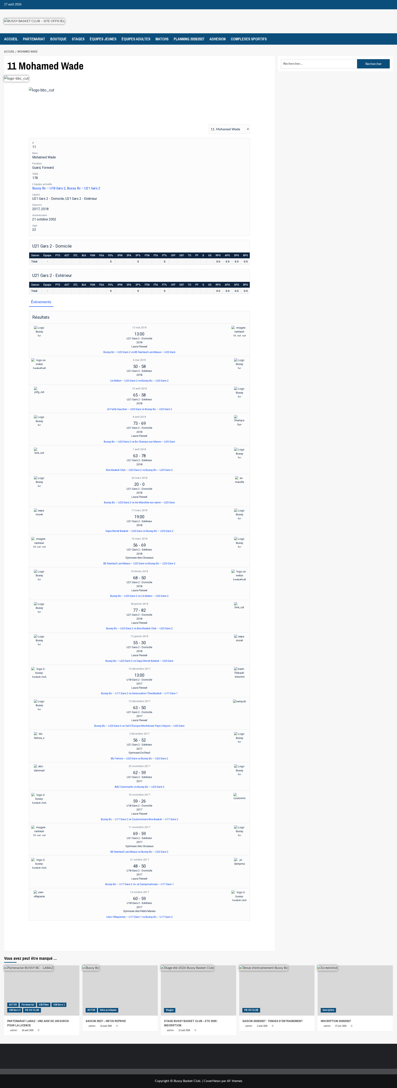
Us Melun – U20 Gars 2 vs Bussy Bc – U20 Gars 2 (139, 380)
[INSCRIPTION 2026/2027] (355, 990)
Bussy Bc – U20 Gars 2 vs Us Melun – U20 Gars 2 (139, 595)
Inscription (328, 1010)
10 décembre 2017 (139, 668)
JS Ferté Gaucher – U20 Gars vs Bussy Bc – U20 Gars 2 (139, 409)
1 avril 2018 (139, 449)
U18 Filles (44, 1004)
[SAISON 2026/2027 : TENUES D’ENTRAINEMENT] (276, 990)
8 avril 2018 (139, 416)
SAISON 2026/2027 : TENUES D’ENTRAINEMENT (272, 1021)
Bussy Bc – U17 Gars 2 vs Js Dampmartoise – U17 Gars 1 (139, 884)
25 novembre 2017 (139, 766)
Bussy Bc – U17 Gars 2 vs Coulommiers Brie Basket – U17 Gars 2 (139, 819)
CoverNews (212, 1081)
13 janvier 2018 (139, 636)
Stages (169, 1010)
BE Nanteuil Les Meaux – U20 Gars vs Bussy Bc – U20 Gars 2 (139, 563)
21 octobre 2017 (139, 859)
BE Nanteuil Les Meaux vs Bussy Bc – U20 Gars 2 (139, 851)
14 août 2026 (106, 1026)
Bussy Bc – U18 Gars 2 (49, 188)
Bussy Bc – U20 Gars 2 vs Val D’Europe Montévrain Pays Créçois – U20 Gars (139, 725)
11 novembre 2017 (139, 827)
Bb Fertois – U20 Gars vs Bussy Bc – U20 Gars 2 (139, 758)
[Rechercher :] (319, 63)
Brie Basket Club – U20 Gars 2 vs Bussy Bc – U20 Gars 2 (139, 470)
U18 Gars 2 (14, 1010)
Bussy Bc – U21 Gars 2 (83, 188)
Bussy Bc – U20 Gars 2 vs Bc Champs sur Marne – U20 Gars (139, 441)
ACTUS (13, 1004)
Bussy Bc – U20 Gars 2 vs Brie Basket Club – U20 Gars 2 (139, 628)
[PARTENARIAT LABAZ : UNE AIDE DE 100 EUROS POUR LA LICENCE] (41, 990)
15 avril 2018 (139, 388)
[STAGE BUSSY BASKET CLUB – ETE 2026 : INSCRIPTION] (198, 990)
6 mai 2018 (139, 360)
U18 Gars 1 (59, 1004)
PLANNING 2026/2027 (189, 39)
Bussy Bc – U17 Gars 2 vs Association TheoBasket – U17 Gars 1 (139, 693)
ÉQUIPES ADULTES (136, 39)
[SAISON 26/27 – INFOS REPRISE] (120, 990)
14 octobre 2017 (139, 892)
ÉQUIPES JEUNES (103, 39)
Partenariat (28, 1004)
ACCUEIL (11, 39)
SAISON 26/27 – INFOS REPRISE (106, 1021)
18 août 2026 (27, 1030)
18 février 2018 (139, 571)
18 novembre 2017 (139, 794)
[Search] (390, 39)
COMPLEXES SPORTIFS (249, 39)
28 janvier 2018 (139, 603)
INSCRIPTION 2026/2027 (336, 1021)
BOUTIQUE (58, 39)
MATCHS (162, 39)
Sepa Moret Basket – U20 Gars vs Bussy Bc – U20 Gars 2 (139, 531)
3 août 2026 (262, 1026)
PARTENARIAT (34, 39)
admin (13, 1030)
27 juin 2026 (340, 1026)
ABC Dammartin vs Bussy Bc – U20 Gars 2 (139, 786)
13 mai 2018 (139, 327)
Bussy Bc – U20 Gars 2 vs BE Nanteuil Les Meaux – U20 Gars (139, 352)
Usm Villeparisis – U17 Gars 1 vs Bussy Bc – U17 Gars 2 (139, 916)
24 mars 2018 (139, 477)
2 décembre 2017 (139, 733)
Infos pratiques (108, 1010)
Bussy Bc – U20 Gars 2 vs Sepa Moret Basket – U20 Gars (139, 660)
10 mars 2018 (139, 538)
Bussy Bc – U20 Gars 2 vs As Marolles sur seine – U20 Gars (139, 502)
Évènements (41, 302)
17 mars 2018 (139, 510)
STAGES (78, 39)
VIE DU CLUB (32, 1010)
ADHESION (217, 39)
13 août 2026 (184, 1030)
